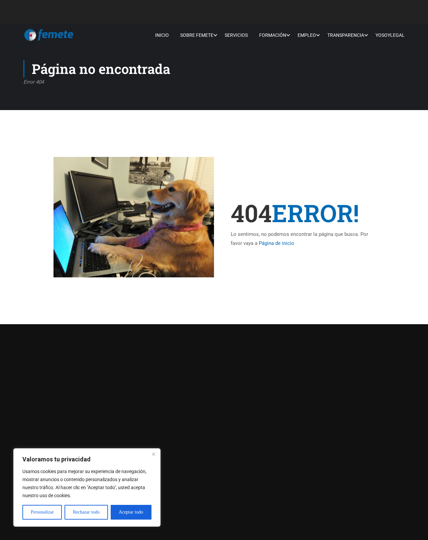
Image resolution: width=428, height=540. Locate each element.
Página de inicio (276, 243)
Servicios (236, 35)
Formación (272, 35)
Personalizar (42, 512)
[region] (86, 487)
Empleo (307, 35)
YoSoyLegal (390, 35)
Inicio (162, 35)
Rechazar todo (86, 512)
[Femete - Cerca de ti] (49, 35)
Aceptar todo (131, 512)
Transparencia (345, 35)
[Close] (153, 454)
